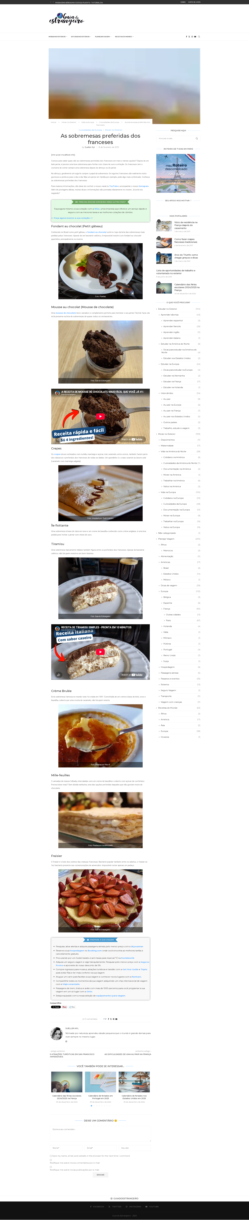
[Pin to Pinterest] (113, 1019)
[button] (51, 2)
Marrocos (181, 550)
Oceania (180, 737)
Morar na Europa (181, 515)
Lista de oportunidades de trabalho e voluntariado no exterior (175, 272)
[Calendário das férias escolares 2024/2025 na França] (66, 1082)
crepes (57, 454)
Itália (181, 632)
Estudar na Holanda (181, 387)
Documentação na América (181, 469)
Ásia (180, 725)
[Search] (199, 36)
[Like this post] (105, 1019)
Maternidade (180, 445)
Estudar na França (181, 381)
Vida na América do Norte (180, 451)
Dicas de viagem (180, 585)
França (181, 609)
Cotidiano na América (181, 457)
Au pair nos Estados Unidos (181, 416)
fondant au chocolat (97, 232)
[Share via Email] (116, 1019)
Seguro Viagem (180, 690)
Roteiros (180, 684)
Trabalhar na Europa (181, 521)
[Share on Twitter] (111, 1019)
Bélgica (181, 597)
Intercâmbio (180, 393)
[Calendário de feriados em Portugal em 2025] (100, 1082)
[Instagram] (192, 36)
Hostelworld (127, 958)
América (180, 719)
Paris (183, 620)
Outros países (181, 422)
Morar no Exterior (57, 37)
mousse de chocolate (66, 313)
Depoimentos (180, 440)
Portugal (181, 649)
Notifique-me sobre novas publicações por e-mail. (74, 1170)
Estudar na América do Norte (180, 344)
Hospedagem (180, 667)
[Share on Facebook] (108, 1019)
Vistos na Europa (181, 527)
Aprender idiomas (180, 314)
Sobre (183, 2)
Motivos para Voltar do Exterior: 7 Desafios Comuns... (80, 2)
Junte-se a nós (194, 2)
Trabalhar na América (181, 480)
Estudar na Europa (180, 364)
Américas (180, 562)
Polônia (181, 644)
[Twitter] (189, 36)
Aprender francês (181, 326)
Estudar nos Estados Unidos (181, 358)
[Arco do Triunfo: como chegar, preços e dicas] (164, 259)
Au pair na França (181, 410)
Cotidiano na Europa (181, 498)
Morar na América (181, 475)
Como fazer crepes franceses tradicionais (185, 240)
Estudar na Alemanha (181, 375)
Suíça (181, 661)
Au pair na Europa (181, 405)
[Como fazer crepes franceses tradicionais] (164, 243)
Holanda (181, 626)
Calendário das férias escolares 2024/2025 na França (187, 287)
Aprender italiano (181, 338)
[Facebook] (186, 36)
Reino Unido (181, 655)
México (181, 579)
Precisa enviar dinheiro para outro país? (102, 202)
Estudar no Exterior (80, 37)
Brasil (181, 568)
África (180, 544)
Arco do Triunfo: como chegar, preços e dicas (186, 256)
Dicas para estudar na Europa (181, 370)
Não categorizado (179, 533)
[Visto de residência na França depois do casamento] (164, 226)
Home (53, 122)
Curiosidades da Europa (109, 122)
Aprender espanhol (181, 320)
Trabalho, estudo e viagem (181, 428)
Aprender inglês (181, 332)
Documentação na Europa (181, 509)
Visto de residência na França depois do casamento (186, 225)
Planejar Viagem (102, 37)
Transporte (180, 696)
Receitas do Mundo (123, 37)
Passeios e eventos (180, 678)
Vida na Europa (87, 122)
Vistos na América (181, 486)
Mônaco (181, 638)
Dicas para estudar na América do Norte (180, 351)
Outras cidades (183, 614)
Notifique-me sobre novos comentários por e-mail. (75, 1163)
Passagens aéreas (180, 673)
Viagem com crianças (180, 702)
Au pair (181, 399)
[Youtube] (195, 36)
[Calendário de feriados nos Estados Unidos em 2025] (134, 1082)
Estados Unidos (181, 574)
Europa (180, 591)
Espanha (181, 603)
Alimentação (180, 556)
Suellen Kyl (90, 147)
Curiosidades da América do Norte (181, 463)
